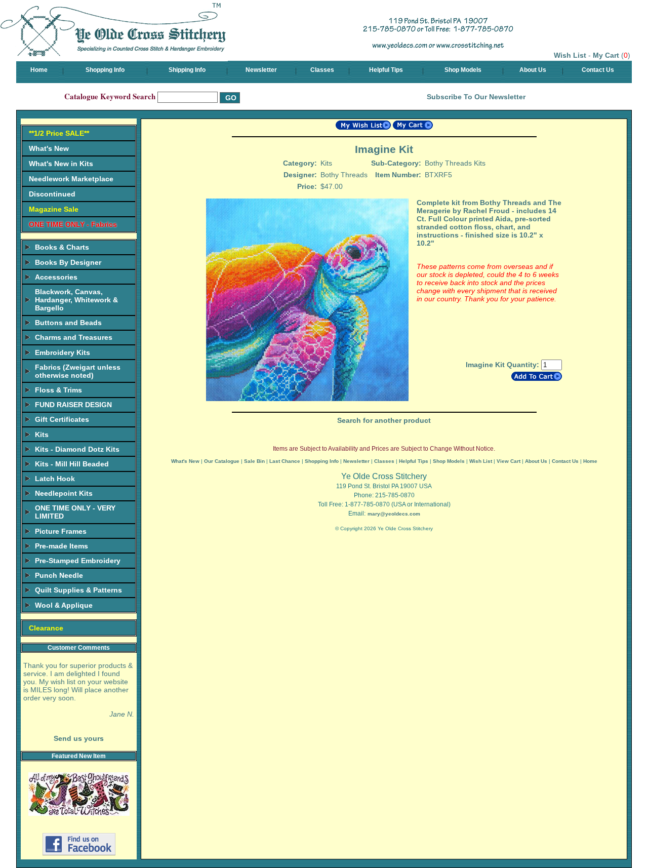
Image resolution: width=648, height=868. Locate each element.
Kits (42, 434)
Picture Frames (61, 531)
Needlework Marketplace (71, 179)
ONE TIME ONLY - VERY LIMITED (75, 512)
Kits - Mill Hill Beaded (72, 464)
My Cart (606, 55)
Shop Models (462, 69)
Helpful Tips (386, 69)
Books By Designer (68, 262)
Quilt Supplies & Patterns (78, 590)
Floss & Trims (58, 390)
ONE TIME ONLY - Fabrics (73, 224)
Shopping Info (105, 69)
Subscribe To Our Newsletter (476, 97)
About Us (532, 69)
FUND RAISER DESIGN (73, 405)
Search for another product (384, 420)
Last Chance (284, 461)
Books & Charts (62, 247)
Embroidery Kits (62, 352)
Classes (322, 69)
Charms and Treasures (73, 337)
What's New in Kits (61, 164)
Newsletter (261, 69)
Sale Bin (254, 461)
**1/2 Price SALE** (59, 133)
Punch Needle (59, 575)
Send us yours (79, 738)
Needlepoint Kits (64, 493)
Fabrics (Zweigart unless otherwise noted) (77, 371)
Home (39, 69)
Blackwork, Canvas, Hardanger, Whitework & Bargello (76, 300)
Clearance (46, 628)
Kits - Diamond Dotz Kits (77, 449)
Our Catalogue (221, 461)
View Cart (508, 461)
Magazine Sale (53, 209)
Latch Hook (55, 479)
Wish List (570, 55)
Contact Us (598, 69)
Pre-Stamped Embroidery (77, 561)
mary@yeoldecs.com (394, 514)
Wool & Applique (64, 605)
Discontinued (52, 194)
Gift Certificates (62, 419)
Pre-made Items (61, 546)
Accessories (56, 277)
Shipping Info (187, 69)
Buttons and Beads (68, 323)
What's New (49, 148)
